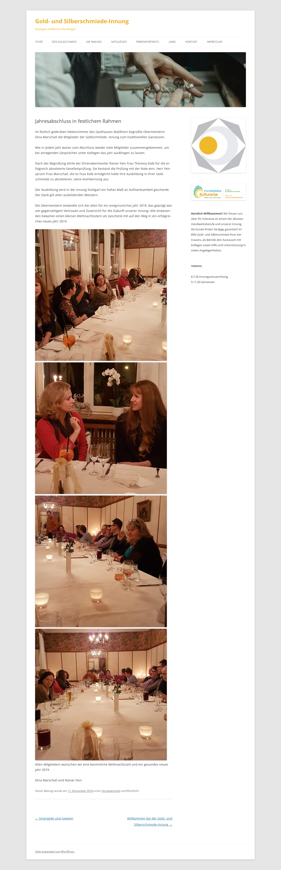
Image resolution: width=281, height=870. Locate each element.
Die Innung (94, 42)
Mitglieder (118, 42)
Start (39, 42)
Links (172, 42)
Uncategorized (110, 791)
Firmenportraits (147, 42)
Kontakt (191, 42)
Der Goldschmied (64, 42)
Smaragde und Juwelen (54, 818)
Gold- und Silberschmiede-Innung (82, 21)
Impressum (214, 42)
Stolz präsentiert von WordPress (54, 851)
